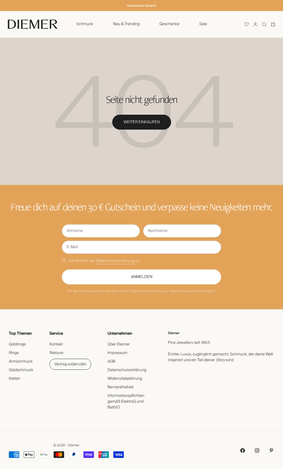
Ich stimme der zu (104, 261)
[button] (246, 24)
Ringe (14, 353)
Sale (203, 24)
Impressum (117, 353)
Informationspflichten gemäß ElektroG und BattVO (126, 401)
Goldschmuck (21, 370)
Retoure (56, 353)
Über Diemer (119, 344)
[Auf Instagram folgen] (257, 450)
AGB (111, 361)
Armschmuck (21, 361)
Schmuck (84, 24)
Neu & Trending (126, 24)
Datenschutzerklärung (115, 261)
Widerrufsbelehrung (125, 378)
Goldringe (17, 344)
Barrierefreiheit (120, 387)
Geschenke (169, 24)
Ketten (14, 378)
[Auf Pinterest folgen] (271, 450)
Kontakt (56, 344)
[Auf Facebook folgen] (242, 450)
